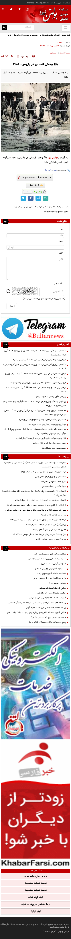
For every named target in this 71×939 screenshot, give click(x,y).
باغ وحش (48, 170)
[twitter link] (23, 198)
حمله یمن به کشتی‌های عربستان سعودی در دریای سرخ (42, 419)
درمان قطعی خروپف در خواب (35, 904)
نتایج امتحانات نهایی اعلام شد (53, 481)
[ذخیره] (12, 56)
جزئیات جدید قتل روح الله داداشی (52, 593)
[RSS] (3, 9)
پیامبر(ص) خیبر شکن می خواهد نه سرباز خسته (46, 524)
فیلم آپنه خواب (35, 897)
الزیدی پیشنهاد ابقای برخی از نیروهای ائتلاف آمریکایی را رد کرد (39, 359)
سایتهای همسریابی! (57, 583)
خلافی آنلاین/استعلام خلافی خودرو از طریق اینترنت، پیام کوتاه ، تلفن (36, 612)
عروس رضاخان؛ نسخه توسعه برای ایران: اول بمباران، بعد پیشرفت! (38, 382)
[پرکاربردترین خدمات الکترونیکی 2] (35, 684)
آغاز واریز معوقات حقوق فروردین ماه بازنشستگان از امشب (41, 438)
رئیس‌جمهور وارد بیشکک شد (54, 448)
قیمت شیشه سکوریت (36, 883)
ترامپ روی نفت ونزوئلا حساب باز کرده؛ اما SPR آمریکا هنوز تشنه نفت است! (36, 389)
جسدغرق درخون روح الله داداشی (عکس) (48, 617)
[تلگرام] (36, 328)
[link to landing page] (53, 14)
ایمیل (61, 241)
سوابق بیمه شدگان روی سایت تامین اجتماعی (47, 558)
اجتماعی (53, 53)
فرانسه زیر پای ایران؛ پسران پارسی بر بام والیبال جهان (43, 471)
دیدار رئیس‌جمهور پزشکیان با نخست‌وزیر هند (47, 424)
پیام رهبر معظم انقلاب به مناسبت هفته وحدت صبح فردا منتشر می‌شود (35, 510)
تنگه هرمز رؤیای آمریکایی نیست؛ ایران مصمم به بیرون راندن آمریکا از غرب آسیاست (34, 366)
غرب (55, 170)
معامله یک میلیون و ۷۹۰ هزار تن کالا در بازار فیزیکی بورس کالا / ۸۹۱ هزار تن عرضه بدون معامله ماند (35, 412)
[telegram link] (38, 198)
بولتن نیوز (53, 158)
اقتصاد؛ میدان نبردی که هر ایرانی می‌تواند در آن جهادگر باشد (40, 500)
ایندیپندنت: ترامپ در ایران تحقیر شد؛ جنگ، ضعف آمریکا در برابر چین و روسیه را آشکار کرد (35, 375)
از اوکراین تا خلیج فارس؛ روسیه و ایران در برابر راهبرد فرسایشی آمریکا (36, 505)
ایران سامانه (50, 931)
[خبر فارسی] (35, 803)
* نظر (61, 253)
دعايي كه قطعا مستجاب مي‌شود (52, 588)
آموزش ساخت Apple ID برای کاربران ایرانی (47, 597)
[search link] (4, 27)
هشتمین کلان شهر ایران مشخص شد (50, 554)
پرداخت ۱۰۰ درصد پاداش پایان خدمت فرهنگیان (46, 607)
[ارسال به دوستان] (6, 56)
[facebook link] (30, 198)
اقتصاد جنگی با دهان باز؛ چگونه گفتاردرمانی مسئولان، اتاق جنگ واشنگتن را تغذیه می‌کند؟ (34, 493)
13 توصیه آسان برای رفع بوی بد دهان (50, 568)
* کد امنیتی (58, 283)
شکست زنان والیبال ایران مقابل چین (50, 476)
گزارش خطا (34, 185)
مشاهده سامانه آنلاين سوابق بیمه (52, 573)
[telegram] (19, 9)
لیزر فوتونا (36, 911)
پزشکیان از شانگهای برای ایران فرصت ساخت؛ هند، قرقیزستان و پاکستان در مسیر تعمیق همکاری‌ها (34, 403)
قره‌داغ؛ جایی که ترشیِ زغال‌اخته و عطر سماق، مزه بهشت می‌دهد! (38, 519)
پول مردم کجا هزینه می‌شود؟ (53, 515)
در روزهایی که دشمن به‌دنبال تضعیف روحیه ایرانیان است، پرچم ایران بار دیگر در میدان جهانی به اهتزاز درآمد (35, 431)
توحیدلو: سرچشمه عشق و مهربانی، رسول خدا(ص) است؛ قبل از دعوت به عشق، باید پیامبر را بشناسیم (35, 465)
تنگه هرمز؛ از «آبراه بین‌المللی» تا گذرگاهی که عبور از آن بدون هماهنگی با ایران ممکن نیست (35, 353)
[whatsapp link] (45, 198)
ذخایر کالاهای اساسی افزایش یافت (51, 539)
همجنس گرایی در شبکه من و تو (52, 563)
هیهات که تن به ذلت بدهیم (54, 486)
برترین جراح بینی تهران (35, 876)
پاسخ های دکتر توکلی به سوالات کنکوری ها (47, 622)
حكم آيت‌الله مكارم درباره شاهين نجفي (49, 578)
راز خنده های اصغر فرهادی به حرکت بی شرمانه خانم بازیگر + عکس (37, 602)
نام (62, 229)
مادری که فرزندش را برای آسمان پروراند (49, 529)
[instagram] (27, 9)
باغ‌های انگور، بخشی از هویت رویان (51, 396)
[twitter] (11, 9)
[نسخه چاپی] (2, 56)
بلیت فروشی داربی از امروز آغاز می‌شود (49, 443)
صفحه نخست (64, 53)
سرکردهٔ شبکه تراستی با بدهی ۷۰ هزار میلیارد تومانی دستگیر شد (39, 534)
